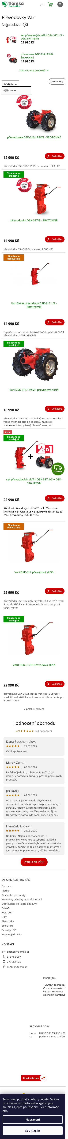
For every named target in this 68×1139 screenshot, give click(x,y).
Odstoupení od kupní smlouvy (19, 903)
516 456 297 (14, 956)
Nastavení (33, 1119)
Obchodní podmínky (13, 895)
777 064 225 (14, 961)
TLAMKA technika (17, 966)
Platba (5, 890)
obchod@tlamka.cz (18, 951)
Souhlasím (32, 1130)
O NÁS (5, 908)
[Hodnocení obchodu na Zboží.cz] (34, 1077)
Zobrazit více (34, 862)
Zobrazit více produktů (32, 70)
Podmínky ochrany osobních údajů (22, 899)
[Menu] (60, 4)
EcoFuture (7, 925)
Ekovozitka (8, 921)
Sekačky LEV (9, 930)
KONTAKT (7, 912)
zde (5, 1111)
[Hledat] (41, 4)
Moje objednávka (12, 934)
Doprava (7, 886)
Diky (4, 916)
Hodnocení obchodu (34, 723)
